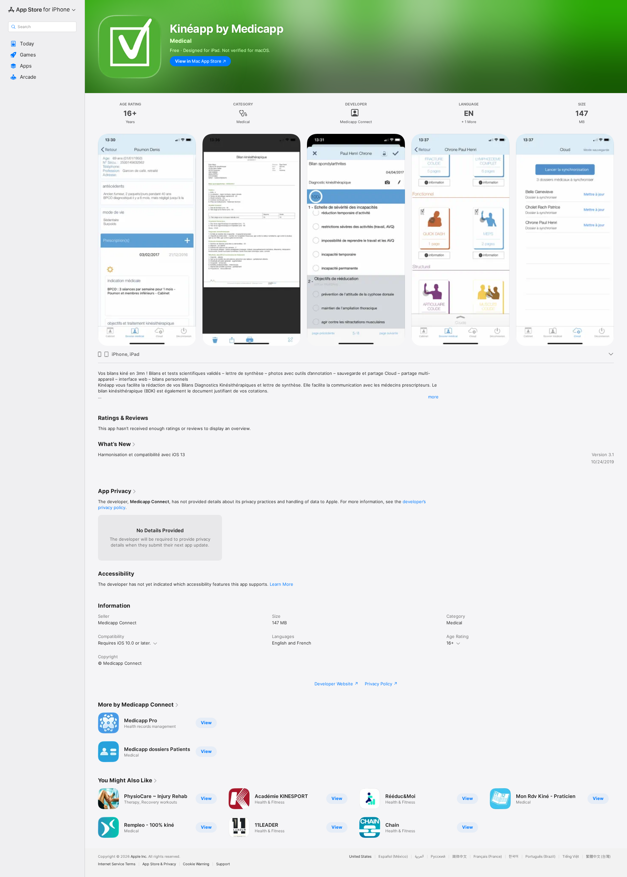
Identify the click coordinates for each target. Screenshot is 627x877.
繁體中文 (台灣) (598, 856)
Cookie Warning (196, 864)
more (433, 396)
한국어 (514, 856)
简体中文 (459, 856)
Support (223, 864)
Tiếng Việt (570, 856)
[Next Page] (620, 240)
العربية (419, 856)
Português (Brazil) (540, 856)
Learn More (281, 584)
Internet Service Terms (117, 864)
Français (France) (488, 856)
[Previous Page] (91, 240)
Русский (438, 856)
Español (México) (393, 856)
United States (360, 856)
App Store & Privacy (159, 864)
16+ (450, 643)
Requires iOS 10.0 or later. (124, 643)
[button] (42, 44)
